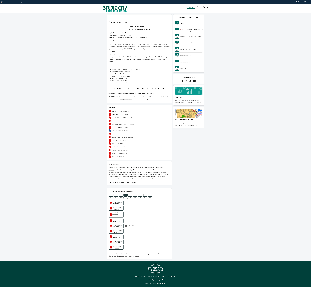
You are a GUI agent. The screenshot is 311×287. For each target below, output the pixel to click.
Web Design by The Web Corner (155, 283)
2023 (126, 194)
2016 (160, 194)
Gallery (138, 11)
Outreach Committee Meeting (188, 49)
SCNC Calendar (158, 57)
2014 (111, 197)
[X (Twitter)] (204, 7)
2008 (140, 197)
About (150, 276)
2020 (141, 194)
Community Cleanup (185, 55)
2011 (125, 197)
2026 (111, 194)
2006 (150, 197)
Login (191, 7)
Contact (204, 11)
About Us (184, 11)
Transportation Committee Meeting (189, 43)
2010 (130, 197)
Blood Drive (183, 68)
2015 (165, 194)
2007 (145, 197)
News (164, 11)
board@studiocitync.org (126, 99)
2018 (150, 194)
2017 (155, 194)
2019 (146, 194)
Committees (173, 11)
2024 (121, 194)
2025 (116, 194)
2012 (121, 197)
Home (146, 11)
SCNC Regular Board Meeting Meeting (190, 23)
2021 (136, 194)
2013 (116, 197)
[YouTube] (207, 7)
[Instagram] (200, 7)
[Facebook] (197, 7)
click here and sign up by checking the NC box (124, 256)
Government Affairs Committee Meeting (190, 36)
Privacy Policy (160, 280)
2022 (131, 194)
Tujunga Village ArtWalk (186, 62)
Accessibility (150, 280)
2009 (135, 197)
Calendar (155, 11)
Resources (194, 11)
